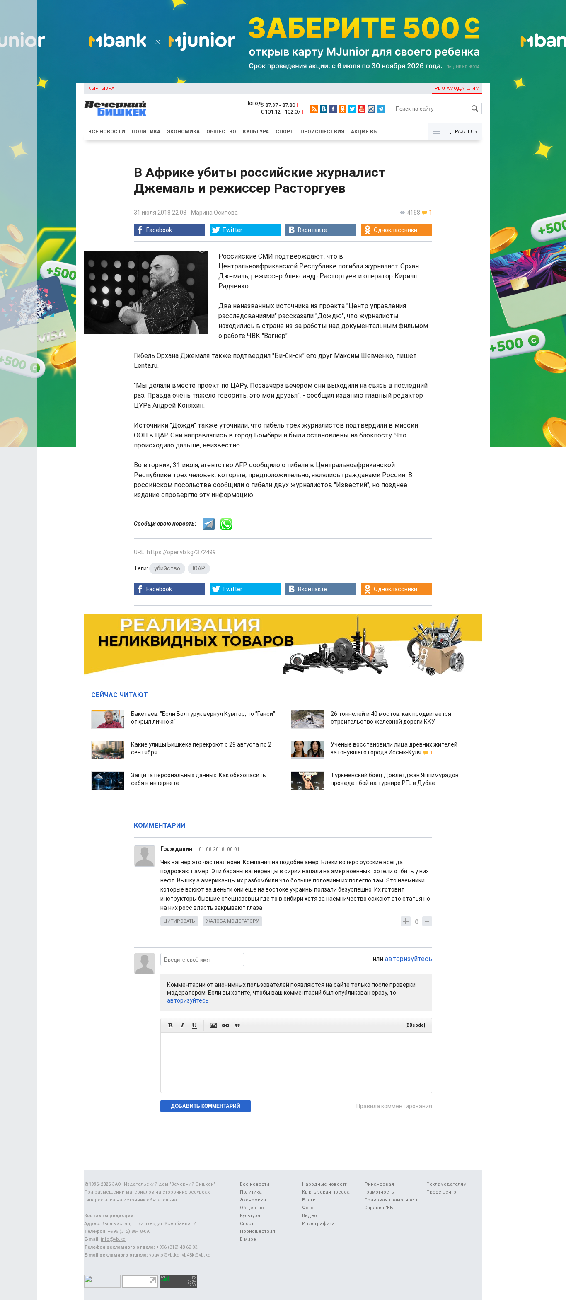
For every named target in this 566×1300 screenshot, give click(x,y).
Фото (308, 1208)
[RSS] (314, 109)
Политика (146, 132)
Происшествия (322, 132)
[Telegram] (381, 109)
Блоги (309, 1200)
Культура (256, 132)
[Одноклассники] (342, 109)
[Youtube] (361, 109)
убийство (167, 568)
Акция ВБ (364, 132)
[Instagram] (371, 109)
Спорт (285, 132)
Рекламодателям (457, 88)
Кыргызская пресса (326, 1192)
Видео (309, 1215)
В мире (248, 1239)
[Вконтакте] (323, 109)
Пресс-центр (441, 1192)
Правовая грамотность (391, 1200)
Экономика (183, 132)
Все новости (106, 132)
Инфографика (318, 1223)
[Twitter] (352, 109)
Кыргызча (101, 88)
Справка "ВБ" (379, 1208)
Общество (221, 132)
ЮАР (199, 568)
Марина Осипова (214, 212)
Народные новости (325, 1184)
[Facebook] (333, 109)
